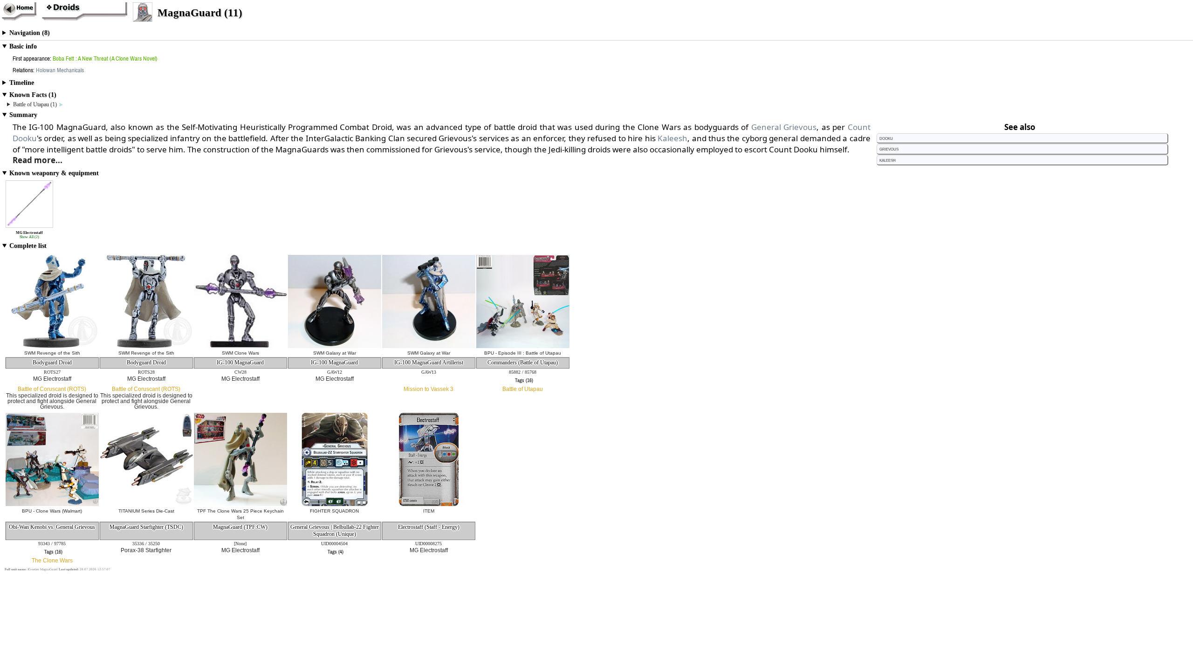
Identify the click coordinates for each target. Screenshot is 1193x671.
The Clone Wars (52, 560)
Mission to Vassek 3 (428, 389)
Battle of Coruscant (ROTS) (52, 389)
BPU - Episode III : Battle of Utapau (522, 353)
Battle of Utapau (522, 389)
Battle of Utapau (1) (35, 104)
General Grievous (784, 127)
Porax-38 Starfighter (146, 550)
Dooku (886, 138)
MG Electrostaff (52, 379)
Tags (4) (335, 551)
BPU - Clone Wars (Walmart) (52, 511)
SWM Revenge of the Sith (52, 353)
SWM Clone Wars (240, 353)
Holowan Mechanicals (60, 70)
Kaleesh (672, 138)
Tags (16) (524, 380)
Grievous (888, 148)
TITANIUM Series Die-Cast (146, 511)
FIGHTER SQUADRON (334, 511)
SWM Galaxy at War (334, 353)
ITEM (428, 511)
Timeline (21, 82)
